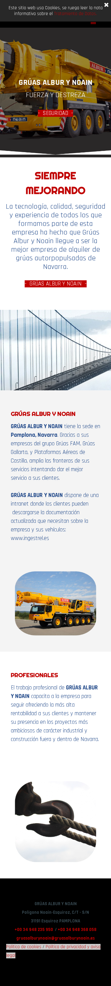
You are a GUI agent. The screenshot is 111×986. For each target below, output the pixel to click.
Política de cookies (23, 947)
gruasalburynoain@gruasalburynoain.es (55, 938)
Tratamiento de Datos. (75, 14)
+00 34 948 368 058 (77, 930)
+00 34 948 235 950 (33, 930)
